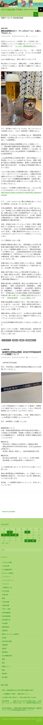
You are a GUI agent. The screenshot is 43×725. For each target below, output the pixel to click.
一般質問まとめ (7, 587)
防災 (3, 663)
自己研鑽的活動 (7, 655)
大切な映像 (5, 602)
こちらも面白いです (28, 298)
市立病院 (5, 623)
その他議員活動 (5, 349)
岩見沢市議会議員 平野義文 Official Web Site (19, 10)
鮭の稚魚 (5, 677)
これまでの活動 (7, 562)
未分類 (4, 638)
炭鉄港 (3, 28)
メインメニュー (40, 9)
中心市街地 (5, 591)
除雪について (6, 666)
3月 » (7, 543)
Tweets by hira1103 (8, 511)
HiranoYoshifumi (19, 36)
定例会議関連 (6, 612)
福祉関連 (5, 652)
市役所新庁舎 (6, 620)
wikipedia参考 (12, 298)
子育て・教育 (6, 609)
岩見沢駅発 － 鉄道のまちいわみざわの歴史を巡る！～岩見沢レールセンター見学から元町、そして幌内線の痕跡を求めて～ (21, 702)
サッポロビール (6, 340)
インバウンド (6, 577)
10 (15, 535)
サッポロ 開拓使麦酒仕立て (25, 46)
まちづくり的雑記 (7, 573)
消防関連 (5, 645)
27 (33, 541)
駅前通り (5, 673)
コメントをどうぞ (32, 36)
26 (27, 541)
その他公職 (5, 566)
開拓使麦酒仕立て (30, 340)
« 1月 (2, 543)
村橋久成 (15, 340)
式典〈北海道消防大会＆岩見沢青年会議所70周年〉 (18, 690)
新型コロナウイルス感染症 (10, 634)
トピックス (5, 584)
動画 (3, 598)
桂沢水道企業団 (7, 641)
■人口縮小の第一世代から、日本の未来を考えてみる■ (19, 697)
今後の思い (5, 594)
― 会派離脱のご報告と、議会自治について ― (16, 694)
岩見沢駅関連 (6, 616)
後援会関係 (5, 627)
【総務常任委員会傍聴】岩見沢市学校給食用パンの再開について (21, 353)
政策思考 (5, 630)
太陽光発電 (5, 605)
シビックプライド (7, 580)
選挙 (3, 659)
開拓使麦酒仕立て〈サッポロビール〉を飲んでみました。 (21, 32)
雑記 (6, 28)
